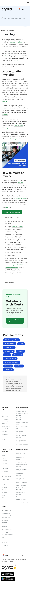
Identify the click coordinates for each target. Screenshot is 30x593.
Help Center (5, 539)
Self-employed (6, 426)
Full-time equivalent (11, 340)
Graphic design (6, 479)
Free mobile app (6, 510)
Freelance (4, 474)
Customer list (9, 347)
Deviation (19, 366)
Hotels (3, 439)
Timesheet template (22, 502)
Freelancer (8, 369)
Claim (21, 343)
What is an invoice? (7, 534)
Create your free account (12, 212)
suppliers (5, 101)
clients (20, 42)
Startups (4, 431)
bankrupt (5, 114)
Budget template (21, 462)
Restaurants (5, 436)
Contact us (5, 545)
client (7, 56)
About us (4, 542)
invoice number (17, 226)
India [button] (22, 9)
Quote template (20, 496)
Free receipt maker (7, 529)
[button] (12, 555)
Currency (8, 366)
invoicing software (20, 198)
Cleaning (4, 463)
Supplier (20, 351)
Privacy (3, 586)
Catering (4, 460)
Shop (3, 497)
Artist (3, 455)
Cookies (8, 586)
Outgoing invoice (10, 358)
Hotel (3, 484)
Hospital (4, 482)
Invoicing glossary (7, 532)
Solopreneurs (5, 434)
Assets (7, 355)
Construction (5, 466)
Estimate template (21, 482)
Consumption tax (11, 268)
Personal (4, 487)
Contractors (5, 419)
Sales (3, 495)
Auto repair (5, 458)
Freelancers (5, 416)
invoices (12, 42)
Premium (4, 413)
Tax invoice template (22, 444)
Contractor (5, 471)
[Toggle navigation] (27, 3)
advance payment (15, 139)
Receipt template (21, 499)
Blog (3, 537)
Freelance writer (6, 476)
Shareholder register (11, 362)
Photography (5, 489)
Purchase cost (9, 343)
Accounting (18, 355)
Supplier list (9, 351)
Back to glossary (8, 30)
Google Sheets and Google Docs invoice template (22, 413)
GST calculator (6, 513)
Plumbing (4, 492)
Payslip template (21, 485)
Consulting (5, 468)
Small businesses (7, 429)
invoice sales (18, 125)
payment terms (17, 265)
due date (16, 60)
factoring (5, 128)
